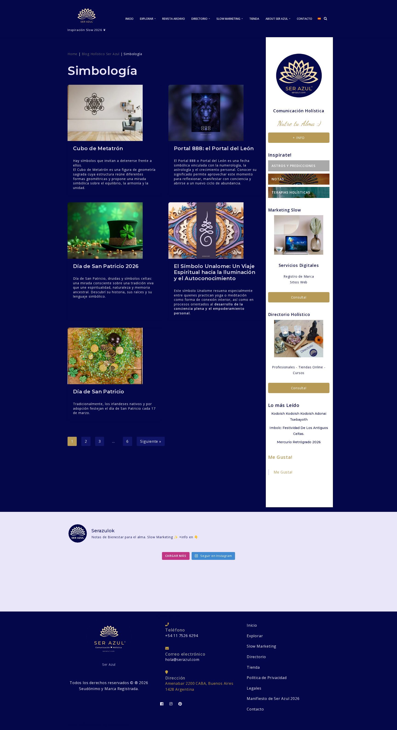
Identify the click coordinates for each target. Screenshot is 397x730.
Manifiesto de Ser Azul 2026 (273, 698)
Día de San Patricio (98, 392)
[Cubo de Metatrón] (115, 113)
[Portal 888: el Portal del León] (215, 113)
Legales (254, 688)
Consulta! (298, 297)
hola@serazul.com (182, 659)
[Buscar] (325, 18)
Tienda (254, 19)
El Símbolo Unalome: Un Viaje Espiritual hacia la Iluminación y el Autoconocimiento (214, 272)
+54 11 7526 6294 (181, 635)
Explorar (255, 635)
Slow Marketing (261, 646)
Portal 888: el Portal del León (214, 148)
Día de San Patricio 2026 (106, 266)
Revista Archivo (173, 19)
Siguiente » (150, 441)
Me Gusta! (280, 457)
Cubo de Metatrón (98, 148)
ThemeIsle (118, 724)
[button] (155, 18)
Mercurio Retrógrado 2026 (299, 442)
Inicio (129, 19)
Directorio (256, 656)
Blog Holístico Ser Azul (100, 54)
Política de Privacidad (267, 677)
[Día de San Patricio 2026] (115, 230)
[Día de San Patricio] (115, 356)
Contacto (304, 19)
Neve (72, 724)
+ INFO (299, 137)
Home (72, 54)
